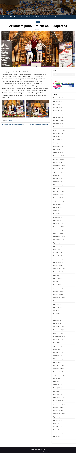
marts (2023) (57, 217)
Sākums (4, 16)
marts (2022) (57, 255)
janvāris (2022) (57, 262)
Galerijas (20, 16)
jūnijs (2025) (57, 136)
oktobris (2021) (58, 265)
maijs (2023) (57, 210)
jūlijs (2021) (57, 275)
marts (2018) (57, 394)
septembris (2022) (58, 236)
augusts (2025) (57, 133)
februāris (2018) (58, 397)
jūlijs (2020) (57, 304)
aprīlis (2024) (57, 178)
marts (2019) (57, 355)
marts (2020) (57, 317)
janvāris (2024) (57, 188)
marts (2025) (57, 146)
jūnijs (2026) (57, 101)
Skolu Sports (54, 16)
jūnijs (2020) (57, 307)
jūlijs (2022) (57, 243)
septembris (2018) (58, 375)
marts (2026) (57, 110)
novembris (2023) (58, 194)
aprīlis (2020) (57, 313)
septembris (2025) (58, 130)
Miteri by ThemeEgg (44, 451)
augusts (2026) (57, 98)
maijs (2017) (57, 423)
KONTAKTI (28, 16)
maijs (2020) (57, 310)
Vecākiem (44, 16)
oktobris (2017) (58, 410)
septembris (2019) (58, 336)
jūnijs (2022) (57, 246)
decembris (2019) (58, 326)
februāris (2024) (58, 185)
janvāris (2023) (57, 223)
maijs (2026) (57, 104)
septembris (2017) (58, 413)
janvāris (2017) (57, 436)
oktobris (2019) (58, 333)
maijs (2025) (57, 139)
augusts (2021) (57, 272)
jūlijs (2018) (57, 381)
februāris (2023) (58, 220)
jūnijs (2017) (57, 420)
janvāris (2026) (57, 117)
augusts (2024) (57, 168)
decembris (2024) (58, 156)
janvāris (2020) (57, 323)
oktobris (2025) (58, 127)
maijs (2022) (57, 249)
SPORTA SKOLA (12, 16)
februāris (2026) (58, 114)
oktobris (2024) (58, 162)
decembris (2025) (58, 120)
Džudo (38, 22)
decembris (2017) (58, 404)
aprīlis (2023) (57, 214)
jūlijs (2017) (57, 417)
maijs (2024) (57, 175)
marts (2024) (57, 181)
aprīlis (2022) (57, 252)
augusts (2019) (57, 339)
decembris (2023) (58, 191)
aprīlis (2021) (57, 281)
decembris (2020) (58, 288)
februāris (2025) (58, 149)
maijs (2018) (57, 388)
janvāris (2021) (57, 284)
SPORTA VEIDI (36, 16)
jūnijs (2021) (57, 278)
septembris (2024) (58, 165)
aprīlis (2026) (57, 107)
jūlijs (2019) (57, 342)
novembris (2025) (58, 123)
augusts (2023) (57, 204)
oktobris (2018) (58, 371)
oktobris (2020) (58, 294)
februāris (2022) (58, 259)
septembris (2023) (58, 201)
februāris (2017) (58, 433)
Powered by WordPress (32, 451)
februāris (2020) (58, 320)
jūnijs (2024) (57, 172)
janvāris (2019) (57, 362)
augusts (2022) (57, 239)
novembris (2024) (58, 159)
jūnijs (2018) (57, 384)
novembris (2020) (58, 291)
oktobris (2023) (58, 197)
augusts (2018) (57, 378)
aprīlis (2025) (57, 143)
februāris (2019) (58, 359)
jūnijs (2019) (57, 346)
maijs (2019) (57, 349)
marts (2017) (57, 429)
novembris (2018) (58, 368)
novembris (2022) (58, 230)
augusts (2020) (57, 301)
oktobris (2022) (58, 233)
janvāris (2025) (57, 152)
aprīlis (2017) (57, 426)
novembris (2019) (58, 330)
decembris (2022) (58, 226)
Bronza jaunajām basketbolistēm (38, 124)
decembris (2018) (58, 365)
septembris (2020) (58, 297)
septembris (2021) (58, 268)
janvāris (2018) (57, 400)
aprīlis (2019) (57, 352)
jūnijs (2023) (57, 207)
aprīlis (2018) (57, 391)
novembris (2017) (58, 407)
